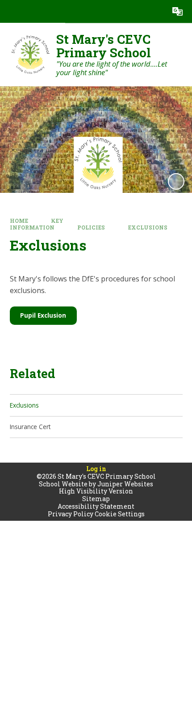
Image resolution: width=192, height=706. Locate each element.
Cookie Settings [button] (120, 514)
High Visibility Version (96, 491)
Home (19, 220)
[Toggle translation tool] (177, 11)
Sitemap (96, 498)
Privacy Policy (70, 514)
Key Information (37, 224)
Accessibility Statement (96, 506)
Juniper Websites (125, 484)
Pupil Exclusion (43, 315)
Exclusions (147, 227)
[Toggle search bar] (154, 11)
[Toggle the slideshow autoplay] (176, 181)
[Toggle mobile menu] (11, 11)
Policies (91, 227)
